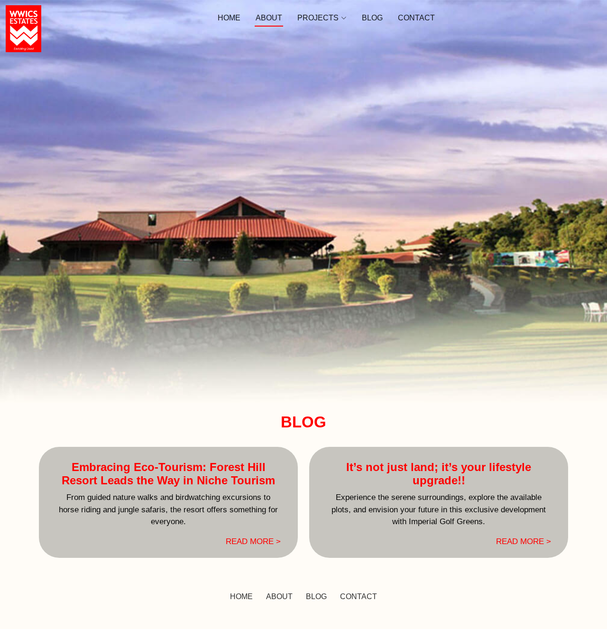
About (269, 18)
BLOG (316, 596)
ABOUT (279, 596)
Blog (372, 18)
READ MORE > (253, 541)
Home (229, 18)
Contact (416, 18)
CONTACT (358, 596)
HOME (241, 596)
